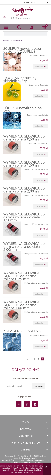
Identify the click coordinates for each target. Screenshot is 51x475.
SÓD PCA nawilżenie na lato (22, 109)
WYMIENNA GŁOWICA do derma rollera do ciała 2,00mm (24, 246)
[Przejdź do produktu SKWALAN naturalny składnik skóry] (12, 91)
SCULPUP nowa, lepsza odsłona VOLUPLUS (22, 50)
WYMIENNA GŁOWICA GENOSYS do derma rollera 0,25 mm (21, 275)
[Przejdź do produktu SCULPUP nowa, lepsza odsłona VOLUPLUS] (12, 62)
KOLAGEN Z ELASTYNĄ (22, 330)
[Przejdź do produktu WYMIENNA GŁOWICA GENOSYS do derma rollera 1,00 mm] (12, 316)
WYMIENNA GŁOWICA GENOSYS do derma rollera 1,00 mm (21, 304)
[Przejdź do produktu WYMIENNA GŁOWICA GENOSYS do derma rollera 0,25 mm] (12, 287)
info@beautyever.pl (20, 18)
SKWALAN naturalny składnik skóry (19, 79)
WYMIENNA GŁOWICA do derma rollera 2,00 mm (24, 190)
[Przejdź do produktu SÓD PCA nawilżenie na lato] (12, 120)
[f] (27, 404)
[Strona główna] (25, 10)
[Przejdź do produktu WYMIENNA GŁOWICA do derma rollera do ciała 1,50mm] (12, 229)
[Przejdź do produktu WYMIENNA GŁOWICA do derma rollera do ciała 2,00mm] (12, 258)
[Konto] (32, 27)
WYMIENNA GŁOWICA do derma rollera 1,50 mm (24, 164)
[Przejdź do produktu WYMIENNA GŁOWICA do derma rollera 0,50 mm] (12, 147)
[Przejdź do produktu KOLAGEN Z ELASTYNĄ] (12, 342)
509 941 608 (36, 462)
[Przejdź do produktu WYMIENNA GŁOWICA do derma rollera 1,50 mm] (12, 173)
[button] (6, 27)
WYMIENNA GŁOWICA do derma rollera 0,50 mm (24, 138)
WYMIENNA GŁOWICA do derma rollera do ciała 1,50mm (24, 217)
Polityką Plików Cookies (20, 468)
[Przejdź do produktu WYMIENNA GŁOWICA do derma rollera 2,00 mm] (12, 199)
